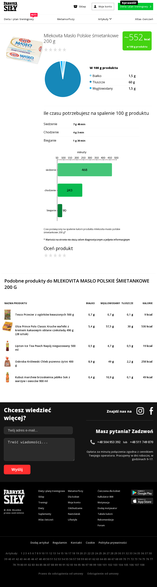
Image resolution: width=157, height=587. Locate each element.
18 (73, 553)
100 (99, 565)
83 (33, 565)
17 (69, 553)
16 (65, 553)
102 (110, 565)
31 (123, 553)
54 (63, 559)
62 (93, 559)
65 (105, 559)
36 (142, 553)
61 (90, 559)
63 (97, 559)
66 (109, 559)
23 (92, 553)
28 (111, 553)
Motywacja (104, 502)
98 (90, 565)
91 (63, 565)
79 (18, 565)
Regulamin (60, 542)
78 (14, 565)
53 (59, 559)
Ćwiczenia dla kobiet (109, 491)
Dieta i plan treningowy (20, 18)
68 (116, 559)
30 (119, 553)
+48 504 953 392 (108, 442)
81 (25, 565)
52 (55, 559)
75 (143, 559)
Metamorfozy (65, 19)
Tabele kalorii (105, 514)
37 (146, 553)
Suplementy (44, 514)
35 (138, 553)
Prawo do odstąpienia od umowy (60, 573)
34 (134, 553)
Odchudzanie (75, 508)
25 (100, 553)
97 (86, 565)
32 (127, 553)
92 (67, 565)
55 (67, 559)
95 (79, 565)
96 (83, 565)
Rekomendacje (106, 519)
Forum (101, 525)
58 (78, 559)
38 (150, 553)
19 (77, 553)
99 (94, 565)
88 (52, 565)
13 (54, 553)
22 (88, 553)
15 (62, 553)
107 (136, 565)
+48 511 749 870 (141, 442)
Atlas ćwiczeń (144, 19)
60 (86, 559)
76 (147, 559)
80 (21, 565)
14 (58, 553)
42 (17, 559)
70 (124, 559)
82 (29, 565)
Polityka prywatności (113, 542)
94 (75, 565)
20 (81, 553)
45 (28, 559)
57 (74, 559)
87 (48, 565)
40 (9, 559)
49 (44, 559)
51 (51, 559)
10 (42, 553)
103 (115, 565)
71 (128, 559)
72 (132, 559)
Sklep (41, 496)
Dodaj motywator (107, 508)
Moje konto (74, 502)
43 (21, 559)
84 (37, 565)
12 (50, 553)
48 (40, 559)
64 (101, 559)
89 (56, 565)
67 (112, 559)
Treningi (42, 502)
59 (82, 559)
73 (135, 559)
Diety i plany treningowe (51, 491)
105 (126, 565)
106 (131, 565)
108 (142, 565)
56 (70, 559)
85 (41, 565)
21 (85, 553)
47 (36, 559)
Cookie (90, 542)
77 (151, 559)
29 (115, 553)
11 (46, 553)
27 (108, 553)
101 (104, 565)
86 (44, 565)
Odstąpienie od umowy (103, 573)
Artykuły (103, 19)
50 (47, 559)
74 (139, 559)
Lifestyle (72, 519)
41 (13, 559)
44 (24, 559)
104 (120, 565)
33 (130, 553)
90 (60, 565)
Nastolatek (74, 514)
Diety (41, 508)
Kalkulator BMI (105, 496)
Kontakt (76, 542)
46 (32, 559)
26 (104, 553)
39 (5, 559)
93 (71, 565)
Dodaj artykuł (39, 542)
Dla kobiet (73, 496)
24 (96, 553)
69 (120, 559)
